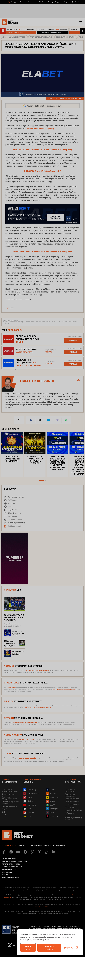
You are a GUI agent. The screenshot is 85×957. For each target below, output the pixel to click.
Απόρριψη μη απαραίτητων (49, 947)
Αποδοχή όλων (28, 947)
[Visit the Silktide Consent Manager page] (77, 947)
